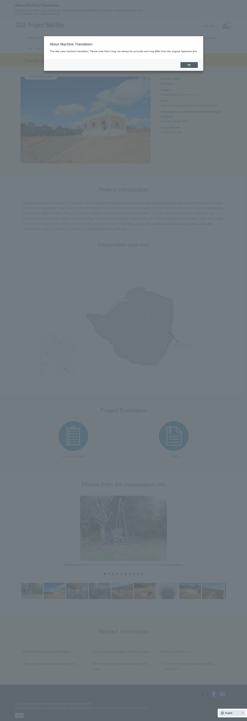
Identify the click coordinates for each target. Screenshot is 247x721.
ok (189, 65)
